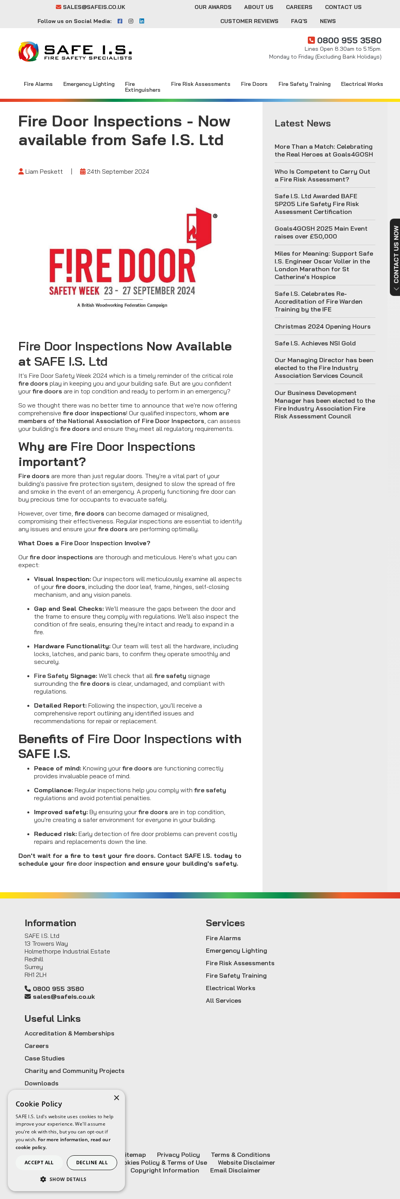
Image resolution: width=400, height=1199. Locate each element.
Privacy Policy (178, 1154)
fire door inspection (96, 863)
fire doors (33, 383)
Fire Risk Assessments (200, 83)
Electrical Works (362, 83)
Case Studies (45, 1058)
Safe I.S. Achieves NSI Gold (315, 343)
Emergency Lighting (88, 83)
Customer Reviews (249, 21)
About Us (258, 7)
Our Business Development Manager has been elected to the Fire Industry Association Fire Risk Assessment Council (325, 404)
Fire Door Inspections (80, 346)
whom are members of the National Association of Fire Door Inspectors (123, 417)
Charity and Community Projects (75, 1070)
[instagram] (131, 21)
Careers (299, 7)
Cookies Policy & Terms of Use (161, 1162)
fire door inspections (94, 413)
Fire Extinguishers (143, 86)
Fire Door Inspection (92, 543)
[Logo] (75, 51)
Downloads (42, 1083)
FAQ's (299, 21)
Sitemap (133, 1154)
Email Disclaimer (235, 1170)
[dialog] (66, 1140)
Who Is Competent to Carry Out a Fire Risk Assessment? (322, 175)
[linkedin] (141, 21)
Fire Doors (254, 83)
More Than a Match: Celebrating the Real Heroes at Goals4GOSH (324, 150)
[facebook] (120, 21)
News (328, 21)
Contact (169, 855)
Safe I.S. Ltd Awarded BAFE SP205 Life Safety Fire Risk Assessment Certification (317, 203)
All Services (223, 1000)
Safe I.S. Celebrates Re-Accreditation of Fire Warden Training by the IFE (318, 301)
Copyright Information (164, 1170)
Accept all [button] (39, 1162)
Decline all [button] (92, 1162)
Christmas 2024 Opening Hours (323, 326)
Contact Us (343, 7)
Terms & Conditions (240, 1154)
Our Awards (213, 7)
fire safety (170, 676)
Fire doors (34, 476)
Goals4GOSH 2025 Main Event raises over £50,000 (321, 232)
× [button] (116, 1098)
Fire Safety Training (304, 83)
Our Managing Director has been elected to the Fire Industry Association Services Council (324, 367)
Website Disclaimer (246, 1162)
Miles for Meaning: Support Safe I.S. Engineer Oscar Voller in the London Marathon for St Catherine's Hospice (324, 265)
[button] (66, 1179)
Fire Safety (51, 676)
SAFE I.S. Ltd (71, 361)
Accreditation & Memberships (69, 1033)
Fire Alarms (38, 83)
